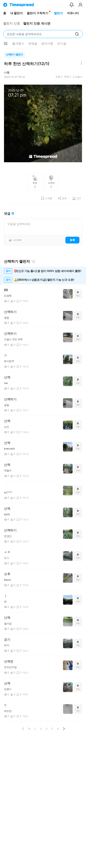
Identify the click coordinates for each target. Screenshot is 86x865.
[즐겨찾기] (33, 261)
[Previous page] (23, 728)
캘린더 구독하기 (37, 13)
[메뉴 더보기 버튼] (5, 44)
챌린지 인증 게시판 (36, 23)
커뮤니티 (73, 13)
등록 (72, 239)
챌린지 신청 (11, 23)
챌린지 (58, 13)
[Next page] (63, 728)
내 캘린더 (16, 13)
